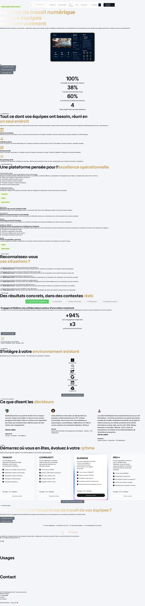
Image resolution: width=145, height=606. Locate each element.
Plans (77, 5)
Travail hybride (4, 564)
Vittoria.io (7, 602)
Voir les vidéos (10, 430)
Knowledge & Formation (6, 571)
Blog (1, 552)
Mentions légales (4, 593)
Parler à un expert (128, 496)
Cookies (2, 597)
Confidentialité (4, 595)
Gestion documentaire (6, 567)
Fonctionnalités (62, 5)
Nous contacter (4, 581)
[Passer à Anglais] (102, 5)
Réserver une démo (5, 584)
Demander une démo (17, 496)
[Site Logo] (39, 5)
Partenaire (94, 5)
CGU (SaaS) (3, 599)
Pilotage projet (4, 569)
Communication (4, 562)
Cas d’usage (71, 5)
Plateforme (53, 5)
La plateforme (3, 543)
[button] (2, 425)
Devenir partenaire (5, 586)
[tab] (37, 301)
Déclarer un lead (4, 588)
